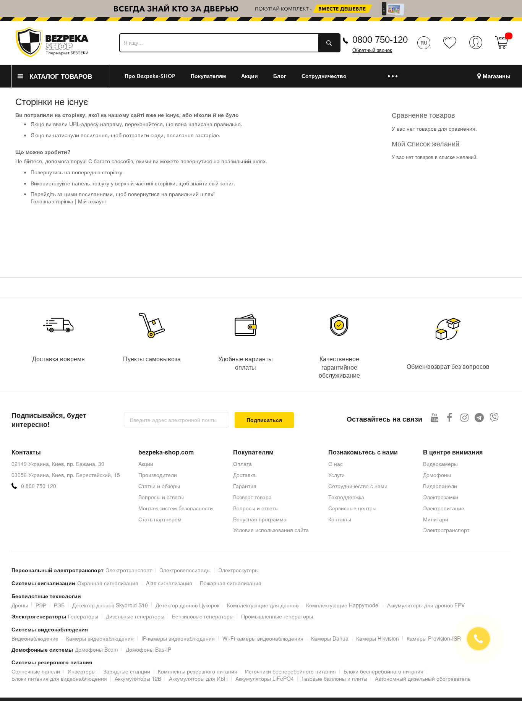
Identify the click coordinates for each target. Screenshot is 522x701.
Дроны (19, 605)
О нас (335, 463)
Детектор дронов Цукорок (187, 605)
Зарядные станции (126, 671)
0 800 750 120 (38, 486)
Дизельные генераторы (135, 616)
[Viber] (494, 417)
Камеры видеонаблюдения (100, 638)
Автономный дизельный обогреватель (422, 678)
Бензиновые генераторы (202, 616)
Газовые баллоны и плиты (334, 678)
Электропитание (443, 508)
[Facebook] (449, 417)
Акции (145, 463)
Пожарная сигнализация (230, 583)
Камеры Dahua (330, 638)
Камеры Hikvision (377, 638)
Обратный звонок (372, 50)
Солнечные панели (35, 671)
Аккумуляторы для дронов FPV (426, 605)
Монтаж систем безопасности (175, 508)
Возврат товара (252, 497)
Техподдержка (346, 497)
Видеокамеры (440, 463)
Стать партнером (160, 519)
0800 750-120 (380, 39)
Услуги (336, 475)
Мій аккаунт (92, 201)
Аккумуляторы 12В (138, 678)
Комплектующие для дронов (262, 605)
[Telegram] (479, 417)
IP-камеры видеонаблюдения (178, 638)
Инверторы (82, 671)
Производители (157, 475)
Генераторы (83, 616)
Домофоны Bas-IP (148, 649)
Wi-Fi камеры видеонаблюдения (262, 638)
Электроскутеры (238, 570)
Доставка (244, 475)
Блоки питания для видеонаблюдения (59, 678)
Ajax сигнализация (169, 583)
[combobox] (230, 43)
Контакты (339, 519)
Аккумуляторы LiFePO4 (264, 678)
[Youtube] (434, 417)
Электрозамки (440, 497)
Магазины (497, 76)
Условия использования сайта (271, 530)
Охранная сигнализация (107, 583)
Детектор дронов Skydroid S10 (110, 605)
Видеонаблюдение (34, 638)
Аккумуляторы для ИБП (198, 678)
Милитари (435, 519)
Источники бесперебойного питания (290, 671)
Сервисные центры (352, 508)
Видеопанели (440, 486)
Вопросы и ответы (161, 497)
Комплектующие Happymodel (342, 605)
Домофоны (437, 475)
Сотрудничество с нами (357, 486)
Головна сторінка (52, 201)
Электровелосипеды (185, 570)
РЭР (41, 605)
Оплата (242, 463)
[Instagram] (464, 417)
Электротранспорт (446, 530)
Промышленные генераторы (277, 616)
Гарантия (244, 486)
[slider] (261, 10)
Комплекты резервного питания (197, 671)
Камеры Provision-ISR (434, 638)
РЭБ (59, 605)
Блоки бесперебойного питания (383, 671)
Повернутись (47, 172)
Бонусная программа (260, 519)
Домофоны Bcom (96, 649)
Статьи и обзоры (159, 486)
